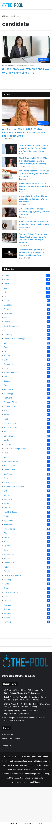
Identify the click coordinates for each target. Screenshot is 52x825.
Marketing (8, 334)
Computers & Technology (14, 339)
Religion (7, 609)
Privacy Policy (7, 734)
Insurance (8, 525)
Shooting (7, 580)
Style (6, 368)
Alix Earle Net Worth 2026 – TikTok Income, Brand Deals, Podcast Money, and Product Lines (23, 132)
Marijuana (8, 499)
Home (6, 16)
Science (7, 601)
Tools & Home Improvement (16, 449)
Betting (7, 381)
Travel (6, 301)
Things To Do (9, 529)
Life (5, 292)
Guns (6, 550)
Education (8, 305)
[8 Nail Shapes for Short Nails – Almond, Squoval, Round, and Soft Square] (9, 187)
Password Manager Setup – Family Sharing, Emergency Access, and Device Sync (31, 252)
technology (8, 394)
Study (6, 516)
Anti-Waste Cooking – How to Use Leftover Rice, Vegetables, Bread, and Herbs (34, 173)
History (7, 618)
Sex (5, 410)
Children (7, 444)
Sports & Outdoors (11, 427)
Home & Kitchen (11, 372)
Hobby (6, 419)
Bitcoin (7, 571)
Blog (5, 385)
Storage (7, 588)
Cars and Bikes (10, 402)
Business (7, 275)
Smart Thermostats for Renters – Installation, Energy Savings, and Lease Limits (34, 224)
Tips (5, 351)
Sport (6, 330)
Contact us (6, 746)
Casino (7, 288)
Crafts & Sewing (11, 592)
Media (6, 537)
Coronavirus (9, 563)
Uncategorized (10, 406)
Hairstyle (7, 546)
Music (6, 440)
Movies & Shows (11, 461)
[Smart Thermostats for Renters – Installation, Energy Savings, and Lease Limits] (9, 225)
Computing (8, 364)
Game (6, 309)
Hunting (7, 584)
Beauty (7, 356)
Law (5, 343)
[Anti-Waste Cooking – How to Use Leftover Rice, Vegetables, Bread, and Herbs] (9, 174)
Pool (5, 377)
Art (5, 432)
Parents (7, 503)
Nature (7, 567)
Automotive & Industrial (14, 487)
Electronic (8, 474)
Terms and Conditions (11, 739)
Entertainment (10, 423)
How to (7, 482)
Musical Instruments (12, 575)
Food (6, 347)
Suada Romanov (10, 65)
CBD (6, 360)
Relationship (9, 389)
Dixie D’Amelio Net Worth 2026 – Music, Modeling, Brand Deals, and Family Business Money (33, 148)
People (7, 558)
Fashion (7, 322)
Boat (6, 541)
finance (7, 317)
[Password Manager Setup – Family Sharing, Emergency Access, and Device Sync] (9, 253)
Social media (9, 465)
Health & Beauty (11, 512)
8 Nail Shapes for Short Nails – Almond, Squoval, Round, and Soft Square (34, 186)
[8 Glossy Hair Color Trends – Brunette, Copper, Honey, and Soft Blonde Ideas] (9, 212)
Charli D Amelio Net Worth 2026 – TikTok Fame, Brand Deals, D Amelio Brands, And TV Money (34, 161)
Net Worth (8, 398)
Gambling (8, 313)
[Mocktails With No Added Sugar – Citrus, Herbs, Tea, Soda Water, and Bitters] (9, 200)
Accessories (9, 554)
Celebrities (8, 436)
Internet (7, 495)
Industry (7, 457)
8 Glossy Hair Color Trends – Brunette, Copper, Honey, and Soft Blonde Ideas (34, 211)
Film (5, 533)
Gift (5, 491)
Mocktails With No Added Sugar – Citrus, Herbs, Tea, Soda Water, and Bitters (34, 199)
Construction (9, 470)
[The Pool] (12, 5)
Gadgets (7, 613)
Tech (6, 296)
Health (6, 284)
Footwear (8, 605)
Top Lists (7, 508)
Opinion (7, 596)
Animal (6, 415)
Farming (7, 622)
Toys (6, 453)
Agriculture (8, 520)
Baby (6, 478)
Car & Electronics (11, 326)
